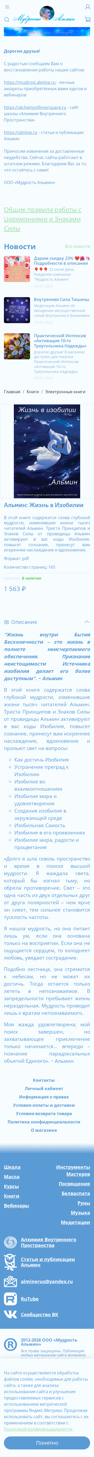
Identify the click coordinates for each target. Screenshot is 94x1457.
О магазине (44, 1130)
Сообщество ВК (39, 1315)
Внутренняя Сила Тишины (61, 299)
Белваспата (76, 1193)
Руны (84, 1203)
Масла (12, 1176)
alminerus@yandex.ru (47, 1281)
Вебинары (16, 1205)
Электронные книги (65, 392)
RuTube (30, 1299)
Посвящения (74, 1184)
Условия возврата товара (44, 1113)
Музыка (80, 1212)
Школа (12, 1167)
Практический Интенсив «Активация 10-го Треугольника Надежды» (60, 340)
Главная (12, 392)
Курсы (11, 1186)
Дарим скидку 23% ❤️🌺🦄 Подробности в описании (62, 260)
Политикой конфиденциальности (38, 1429)
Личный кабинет (44, 1088)
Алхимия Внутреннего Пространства (48, 1242)
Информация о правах (44, 1097)
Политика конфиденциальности (44, 1122)
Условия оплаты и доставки (44, 1105)
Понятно (47, 1442)
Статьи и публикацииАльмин (48, 1262)
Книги (33, 392)
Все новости (77, 246)
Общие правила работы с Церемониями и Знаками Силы (42, 218)
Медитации (75, 1222)
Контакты (44, 1080)
